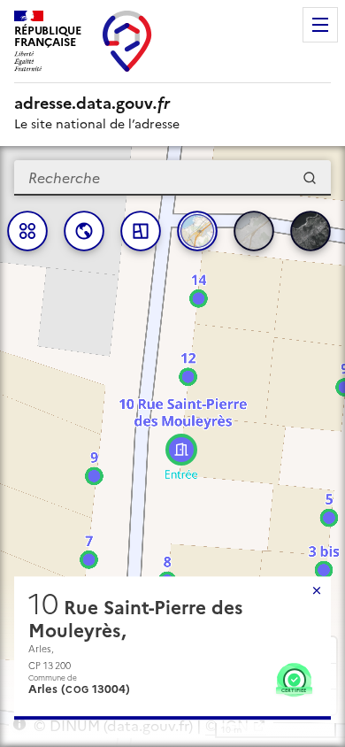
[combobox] (172, 178)
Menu (320, 24)
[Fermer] (317, 590)
